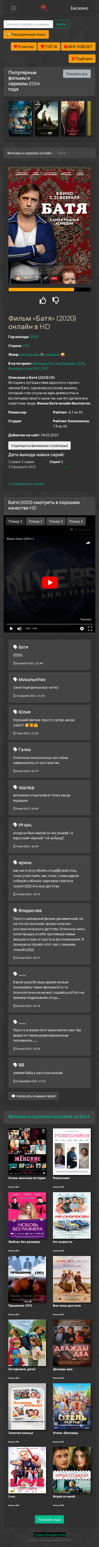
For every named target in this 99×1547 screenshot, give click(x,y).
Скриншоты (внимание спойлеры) (39, 445)
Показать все (77, 74)
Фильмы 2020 (72, 363)
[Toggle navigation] (13, 8)
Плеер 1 (15, 521)
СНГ (26, 346)
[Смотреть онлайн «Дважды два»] (72, 1342)
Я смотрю (81, 529)
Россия (54, 363)
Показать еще (49, 1519)
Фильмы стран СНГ (24, 368)
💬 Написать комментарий (33, 1096)
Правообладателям (49, 1534)
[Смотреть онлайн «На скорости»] (72, 1215)
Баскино (79, 8)
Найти (61, 24)
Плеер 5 (76, 521)
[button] (26, 484)
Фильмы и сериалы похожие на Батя (49, 1116)
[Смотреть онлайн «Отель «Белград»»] (72, 1406)
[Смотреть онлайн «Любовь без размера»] (27, 1215)
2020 (34, 337)
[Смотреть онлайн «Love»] (27, 1469)
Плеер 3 (56, 521)
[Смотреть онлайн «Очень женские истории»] (27, 1151)
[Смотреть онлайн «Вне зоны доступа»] (72, 1279)
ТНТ (45, 368)
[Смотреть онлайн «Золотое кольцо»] (27, 1406)
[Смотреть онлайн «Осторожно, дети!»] (27, 1342)
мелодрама (29, 354)
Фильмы (40, 363)
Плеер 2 (35, 521)
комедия (52, 354)
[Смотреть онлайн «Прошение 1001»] (27, 1279)
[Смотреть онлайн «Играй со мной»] (72, 1469)
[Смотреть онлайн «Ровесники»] (72, 1151)
